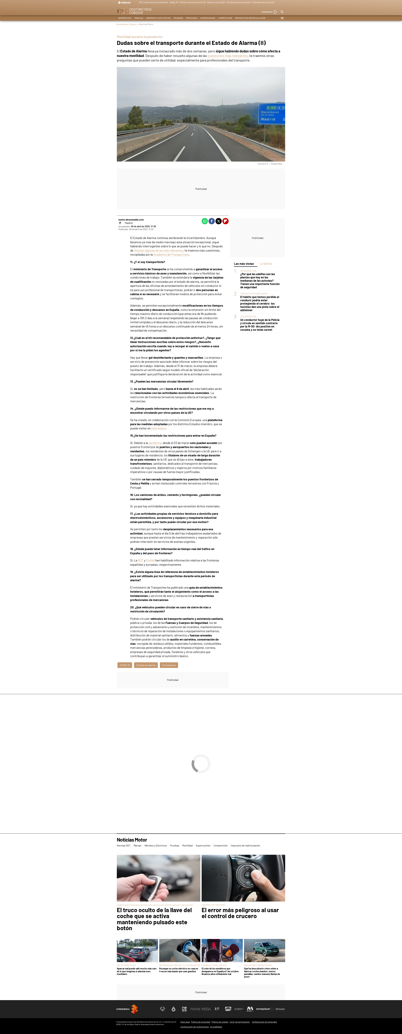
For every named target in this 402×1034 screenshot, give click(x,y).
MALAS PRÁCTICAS (126, 965)
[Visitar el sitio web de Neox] (184, 1009)
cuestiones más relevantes (228, 55)
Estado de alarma (145, 665)
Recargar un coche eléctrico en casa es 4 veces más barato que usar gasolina (178, 970)
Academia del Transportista (171, 254)
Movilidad (191, 18)
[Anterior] (136, 2)
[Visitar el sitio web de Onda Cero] (228, 1009)
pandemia (155, 443)
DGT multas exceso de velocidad (153, 2)
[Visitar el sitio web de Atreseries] (217, 1009)
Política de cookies (220, 1022)
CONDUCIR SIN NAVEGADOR (254, 293)
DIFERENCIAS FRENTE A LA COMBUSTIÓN (179, 965)
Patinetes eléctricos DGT (264, 2)
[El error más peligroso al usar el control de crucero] (243, 878)
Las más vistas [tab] (244, 263)
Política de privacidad (200, 1022)
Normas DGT (124, 18)
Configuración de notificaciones (194, 1027)
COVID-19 (125, 665)
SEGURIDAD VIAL (248, 270)
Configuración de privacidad (264, 1022)
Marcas (139, 18)
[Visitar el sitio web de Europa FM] (239, 1009)
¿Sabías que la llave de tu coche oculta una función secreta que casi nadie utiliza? (155, 905)
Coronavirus (169, 665)
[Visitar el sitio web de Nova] (195, 1009)
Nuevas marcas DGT (216, 2)
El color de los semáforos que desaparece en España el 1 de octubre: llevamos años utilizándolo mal (220, 971)
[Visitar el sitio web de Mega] (206, 1009)
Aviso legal (185, 1022)
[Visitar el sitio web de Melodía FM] (250, 1009)
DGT (141, 560)
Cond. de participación (240, 1022)
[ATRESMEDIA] (127, 1009)
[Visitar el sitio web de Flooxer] (280, 1009)
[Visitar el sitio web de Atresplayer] (265, 1009)
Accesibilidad (216, 1027)
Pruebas (178, 18)
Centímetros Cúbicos (126, 24)
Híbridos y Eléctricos (158, 18)
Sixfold (150, 560)
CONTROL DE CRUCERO (213, 905)
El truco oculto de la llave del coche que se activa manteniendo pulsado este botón (154, 919)
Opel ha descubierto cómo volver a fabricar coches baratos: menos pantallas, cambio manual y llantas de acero (262, 972)
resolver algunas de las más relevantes (158, 250)
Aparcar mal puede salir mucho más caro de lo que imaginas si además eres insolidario (137, 971)
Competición (225, 18)
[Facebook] (120, 222)
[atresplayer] (268, 12)
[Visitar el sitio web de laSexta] (173, 1009)
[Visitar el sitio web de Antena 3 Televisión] (162, 1009)
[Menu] (282, 18)
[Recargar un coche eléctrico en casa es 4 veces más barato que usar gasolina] (179, 951)
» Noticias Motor (145, 24)
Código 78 (173, 2)
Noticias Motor (132, 840)
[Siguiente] (283, 2)
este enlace (158, 428)
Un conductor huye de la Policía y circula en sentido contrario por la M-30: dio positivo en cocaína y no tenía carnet (260, 324)
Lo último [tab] (266, 263)
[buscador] (282, 12)
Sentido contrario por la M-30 (192, 2)
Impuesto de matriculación (250, 18)
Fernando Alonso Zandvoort (239, 2)
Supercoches (207, 18)
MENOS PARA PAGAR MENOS (258, 965)
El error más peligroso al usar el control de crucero (240, 913)
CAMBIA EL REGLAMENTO (214, 965)
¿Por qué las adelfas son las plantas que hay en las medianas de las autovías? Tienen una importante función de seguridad (260, 280)
